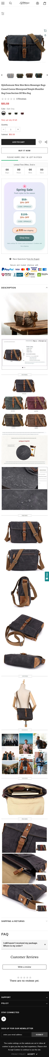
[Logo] (24, 3)
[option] (24, 42)
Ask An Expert (33, 259)
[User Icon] (37, 3)
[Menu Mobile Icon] (2, 3)
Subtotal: (4, 134)
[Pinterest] (3, 1019)
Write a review (24, 967)
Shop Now (24, 238)
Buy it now (24, 151)
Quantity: (4, 125)
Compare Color (40, 62)
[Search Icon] (10, 3)
